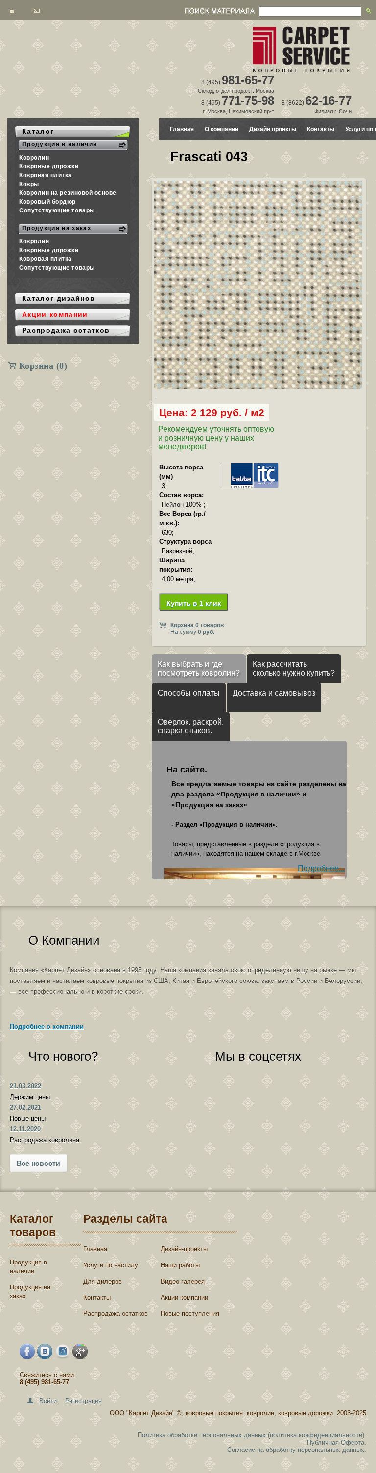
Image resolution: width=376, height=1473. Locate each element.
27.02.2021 (25, 1107)
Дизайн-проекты (184, 1249)
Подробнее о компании (47, 1026)
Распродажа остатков (115, 1313)
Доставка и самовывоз (274, 693)
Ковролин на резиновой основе (68, 192)
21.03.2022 (25, 1086)
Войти (48, 1400)
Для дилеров (102, 1281)
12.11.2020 (25, 1129)
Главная (182, 129)
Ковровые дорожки (49, 166)
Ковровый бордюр (47, 201)
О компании (221, 129)
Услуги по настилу (110, 1265)
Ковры (29, 184)
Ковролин (34, 157)
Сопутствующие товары (57, 210)
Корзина (43, 366)
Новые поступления (190, 1313)
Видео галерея (183, 1281)
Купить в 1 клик (193, 603)
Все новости (38, 1163)
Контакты (320, 129)
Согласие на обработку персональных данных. (296, 1449)
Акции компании (184, 1297)
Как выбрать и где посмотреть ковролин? (199, 668)
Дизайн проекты (272, 129)
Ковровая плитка (45, 175)
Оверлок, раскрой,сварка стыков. (191, 726)
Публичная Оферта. (336, 1442)
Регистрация (83, 1400)
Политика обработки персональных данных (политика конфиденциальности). (252, 1435)
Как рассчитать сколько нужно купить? (294, 668)
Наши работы (180, 1265)
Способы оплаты (189, 693)
